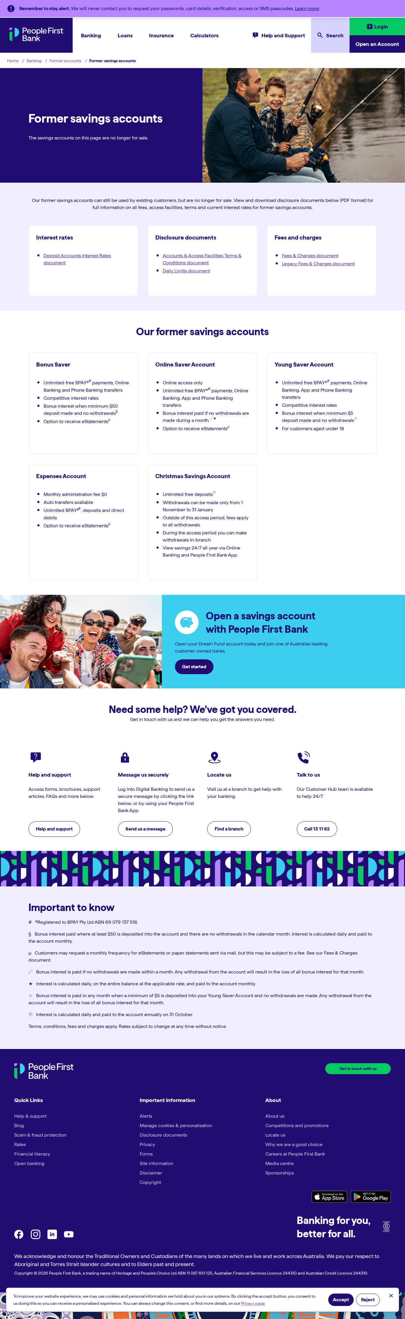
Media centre (279, 1163)
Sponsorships (279, 1172)
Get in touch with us (358, 1068)
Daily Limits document (186, 270)
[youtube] (69, 1237)
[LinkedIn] (52, 1237)
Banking (91, 35)
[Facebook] (19, 1237)
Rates (20, 1144)
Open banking (29, 1163)
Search (335, 35)
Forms (146, 1153)
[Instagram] (35, 1237)
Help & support (30, 1116)
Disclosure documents (163, 1135)
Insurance (161, 35)
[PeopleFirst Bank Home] (36, 39)
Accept (341, 1299)
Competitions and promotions (297, 1125)
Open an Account (377, 44)
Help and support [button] (54, 828)
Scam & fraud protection (40, 1135)
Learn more (307, 8)
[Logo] (44, 1072)
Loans (125, 35)
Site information (156, 1163)
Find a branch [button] (229, 828)
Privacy (147, 1144)
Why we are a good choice (294, 1144)
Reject (368, 1299)
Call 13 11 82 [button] (317, 828)
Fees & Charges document (310, 255)
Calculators (204, 35)
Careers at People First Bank (295, 1153)
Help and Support (283, 35)
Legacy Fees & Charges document (318, 263)
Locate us (275, 1135)
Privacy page (253, 1303)
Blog (19, 1125)
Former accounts (65, 60)
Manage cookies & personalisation (176, 1125)
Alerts (146, 1116)
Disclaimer (151, 1172)
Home (13, 60)
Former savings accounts (112, 60)
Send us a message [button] (145, 828)
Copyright (150, 1182)
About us (274, 1116)
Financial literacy (32, 1153)
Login (381, 26)
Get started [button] (194, 666)
